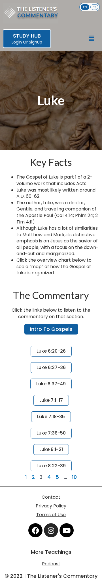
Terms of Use (51, 514)
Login (17, 42)
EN (85, 7)
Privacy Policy (51, 506)
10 (74, 477)
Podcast (51, 564)
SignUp (35, 42)
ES (94, 7)
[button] (91, 38)
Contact (51, 497)
